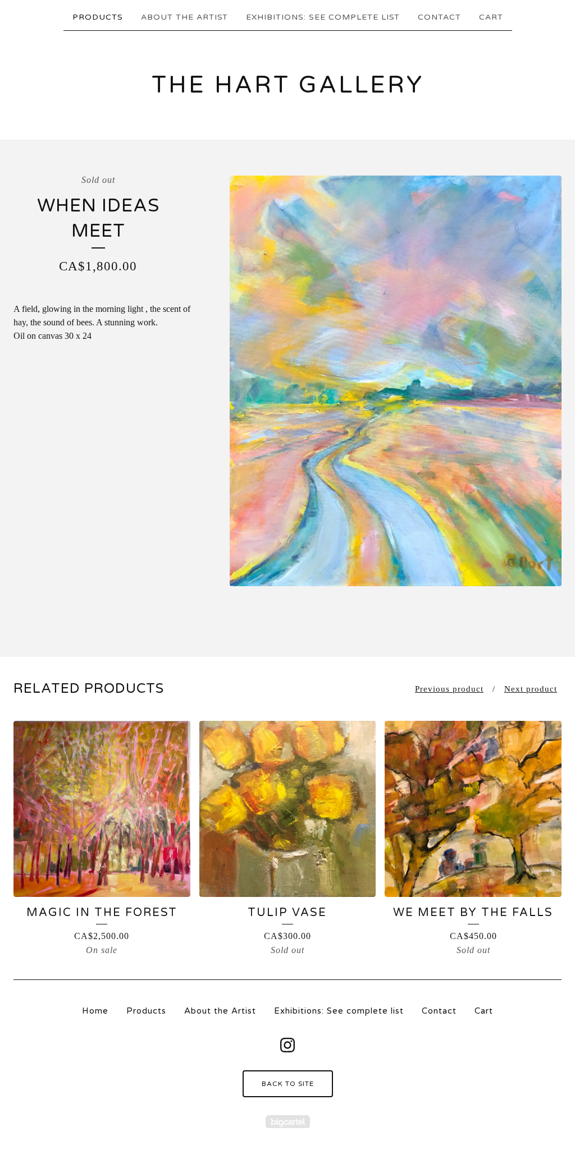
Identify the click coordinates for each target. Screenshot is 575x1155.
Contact (439, 17)
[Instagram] (287, 1045)
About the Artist (184, 17)
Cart (491, 17)
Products (97, 17)
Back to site (288, 1084)
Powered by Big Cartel (288, 1121)
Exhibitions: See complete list (323, 17)
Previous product (449, 688)
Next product (530, 688)
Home (95, 1011)
